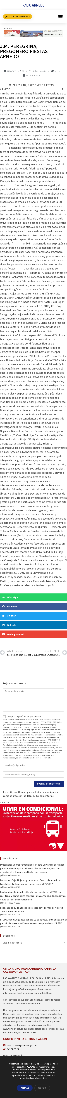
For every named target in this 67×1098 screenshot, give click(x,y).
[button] (60, 16)
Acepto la (24, 716)
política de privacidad (29, 716)
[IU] (33, 827)
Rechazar (42, 1088)
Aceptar (25, 1088)
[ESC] (33, 32)
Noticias (58, 71)
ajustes (42, 1078)
